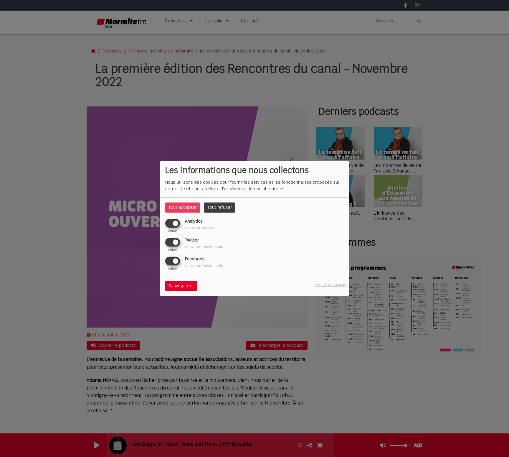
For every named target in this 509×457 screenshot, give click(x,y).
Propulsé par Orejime (330, 285)
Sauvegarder (181, 286)
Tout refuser (219, 207)
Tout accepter (182, 207)
